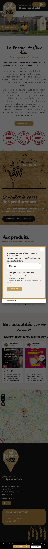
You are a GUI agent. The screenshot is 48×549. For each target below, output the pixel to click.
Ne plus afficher (11, 301)
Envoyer (14, 289)
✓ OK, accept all (21, 547)
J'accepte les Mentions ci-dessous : (21, 273)
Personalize (36, 547)
